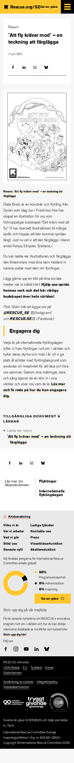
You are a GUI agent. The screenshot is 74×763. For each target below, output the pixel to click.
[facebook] (12, 67)
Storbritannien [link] (12, 673)
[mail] (35, 67)
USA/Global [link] (11, 667)
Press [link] (34, 537)
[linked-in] (24, 67)
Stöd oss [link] (10, 543)
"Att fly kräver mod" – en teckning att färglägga (35, 38)
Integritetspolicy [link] (47, 682)
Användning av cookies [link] (18, 682)
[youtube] (26, 649)
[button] (53, 599)
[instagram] (16, 649)
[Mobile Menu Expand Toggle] (67, 7)
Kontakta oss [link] (40, 531)
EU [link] (25, 667)
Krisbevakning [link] (19, 516)
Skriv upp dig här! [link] (14, 634)
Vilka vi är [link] (11, 525)
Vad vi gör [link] (11, 537)
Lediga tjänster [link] (42, 525)
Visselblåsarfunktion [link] (46, 543)
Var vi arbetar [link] (13, 531)
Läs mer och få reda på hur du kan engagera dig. (35, 390)
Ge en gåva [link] (49, 7)
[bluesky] (46, 67)
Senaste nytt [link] (13, 549)
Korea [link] (49, 667)
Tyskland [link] (36, 667)
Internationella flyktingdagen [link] (52, 493)
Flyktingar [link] (48, 481)
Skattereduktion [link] (43, 549)
